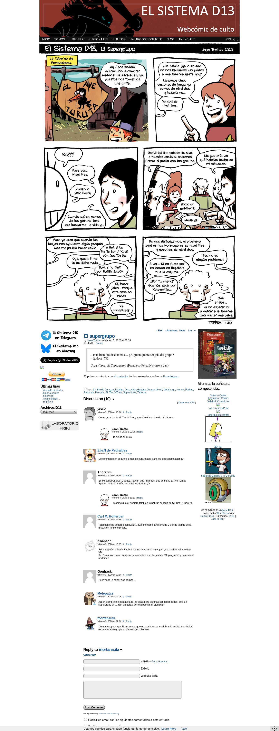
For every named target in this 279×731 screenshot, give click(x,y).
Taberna (141, 392)
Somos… (61, 39)
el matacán (121, 376)
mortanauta (106, 618)
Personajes (98, 39)
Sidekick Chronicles (218, 401)
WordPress (223, 513)
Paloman (89, 392)
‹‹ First (159, 330)
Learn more (168, 728)
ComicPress (207, 516)
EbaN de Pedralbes (112, 450)
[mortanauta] (89, 628)
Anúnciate (187, 39)
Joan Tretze (93, 340)
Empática (47, 401)
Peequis (99, 392)
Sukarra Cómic (218, 395)
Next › (182, 330)
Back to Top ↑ (218, 519)
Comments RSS (186, 402)
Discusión (130, 389)
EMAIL (145, 668)
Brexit (100, 389)
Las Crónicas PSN (218, 408)
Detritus (119, 389)
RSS (228, 39)
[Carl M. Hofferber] (89, 526)
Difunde (78, 39)
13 (94, 389)
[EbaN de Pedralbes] (89, 460)
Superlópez (129, 392)
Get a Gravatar (160, 661)
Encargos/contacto (145, 39)
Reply (129, 412)
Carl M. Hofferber (110, 516)
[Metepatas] (89, 603)
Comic (99, 343)
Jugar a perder (50, 393)
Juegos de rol (154, 389)
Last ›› (192, 330)
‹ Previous (171, 330)
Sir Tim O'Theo (114, 392)
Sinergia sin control (218, 415)
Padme (189, 389)
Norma (180, 389)
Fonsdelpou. (171, 376)
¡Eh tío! (218, 446)
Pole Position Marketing (109, 714)
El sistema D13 (139, 18)
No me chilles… (51, 398)
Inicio (45, 39)
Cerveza (109, 389)
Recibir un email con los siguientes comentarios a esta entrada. (129, 719)
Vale (184, 728)
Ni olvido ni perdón (53, 390)
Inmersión (48, 396)
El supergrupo (99, 336)
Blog (170, 39)
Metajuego (169, 389)
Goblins (141, 389)
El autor (118, 39)
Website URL (149, 675)
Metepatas (105, 593)
